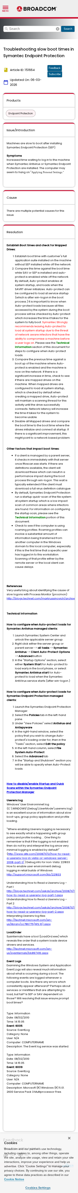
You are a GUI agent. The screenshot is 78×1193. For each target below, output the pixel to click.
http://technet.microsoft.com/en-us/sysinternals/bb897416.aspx (29, 951)
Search (68, 28)
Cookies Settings (38, 1187)
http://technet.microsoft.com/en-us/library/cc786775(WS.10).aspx (29, 922)
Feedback (55, 68)
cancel (58, 29)
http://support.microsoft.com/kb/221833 (34, 874)
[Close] (69, 1138)
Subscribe (55, 74)
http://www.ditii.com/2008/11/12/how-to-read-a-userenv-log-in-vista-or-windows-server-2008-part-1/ (39, 858)
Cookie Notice (14, 1179)
